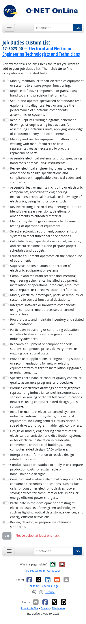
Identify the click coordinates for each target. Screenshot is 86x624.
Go (78, 28)
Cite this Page (50, 586)
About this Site (29, 608)
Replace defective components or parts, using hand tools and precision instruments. (44, 93)
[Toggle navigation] (9, 28)
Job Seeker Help (35, 570)
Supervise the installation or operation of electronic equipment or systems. (40, 268)
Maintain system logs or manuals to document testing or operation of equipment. (44, 223)
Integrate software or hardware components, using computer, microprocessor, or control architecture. (43, 309)
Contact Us (54, 570)
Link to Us (33, 586)
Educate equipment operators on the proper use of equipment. (46, 258)
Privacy (45, 608)
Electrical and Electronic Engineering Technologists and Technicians (41, 51)
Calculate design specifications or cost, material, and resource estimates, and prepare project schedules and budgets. (45, 245)
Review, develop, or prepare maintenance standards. (40, 524)
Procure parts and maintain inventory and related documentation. (47, 321)
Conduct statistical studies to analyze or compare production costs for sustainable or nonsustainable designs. (46, 469)
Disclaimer (58, 608)
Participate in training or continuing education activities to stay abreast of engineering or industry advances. (44, 334)
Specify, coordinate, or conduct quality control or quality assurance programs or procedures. (46, 380)
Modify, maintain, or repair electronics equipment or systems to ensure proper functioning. (47, 83)
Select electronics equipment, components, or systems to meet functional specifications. (44, 233)
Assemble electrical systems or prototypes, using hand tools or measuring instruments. (46, 160)
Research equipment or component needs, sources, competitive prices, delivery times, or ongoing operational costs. (43, 348)
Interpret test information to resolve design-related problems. (42, 456)
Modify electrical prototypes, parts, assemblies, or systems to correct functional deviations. (46, 297)
